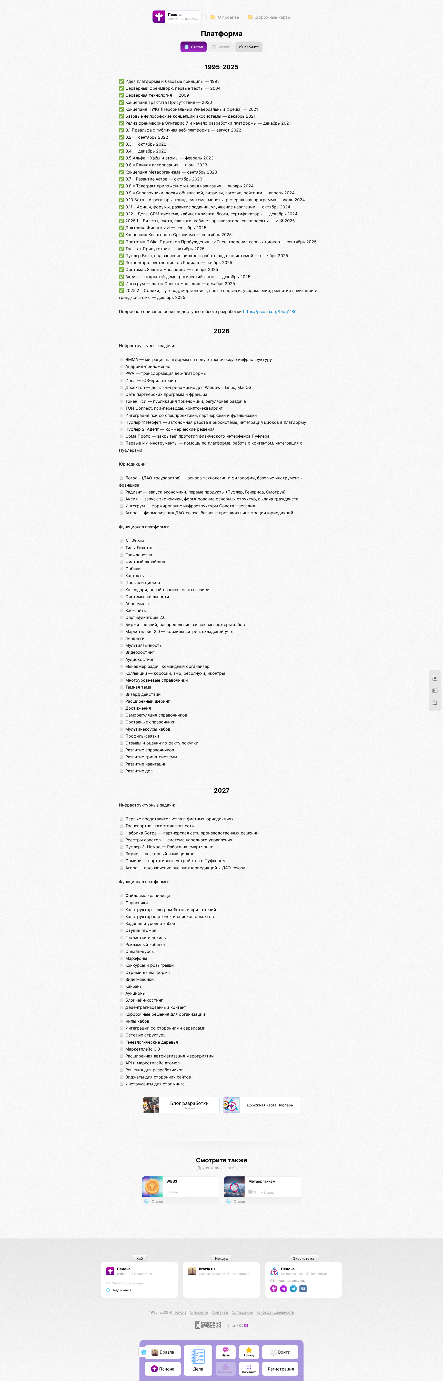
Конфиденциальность (275, 1312)
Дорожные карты (272, 17)
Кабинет (251, 47)
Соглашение (242, 1312)
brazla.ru (207, 1269)
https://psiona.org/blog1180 (270, 311)
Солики (223, 47)
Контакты (220, 1312)
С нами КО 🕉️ (237, 1325)
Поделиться (142, 1274)
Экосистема (303, 1258)
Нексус (221, 1258)
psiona (121, 1274)
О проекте (228, 17)
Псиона (123, 1269)
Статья (196, 47)
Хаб (139, 1258)
